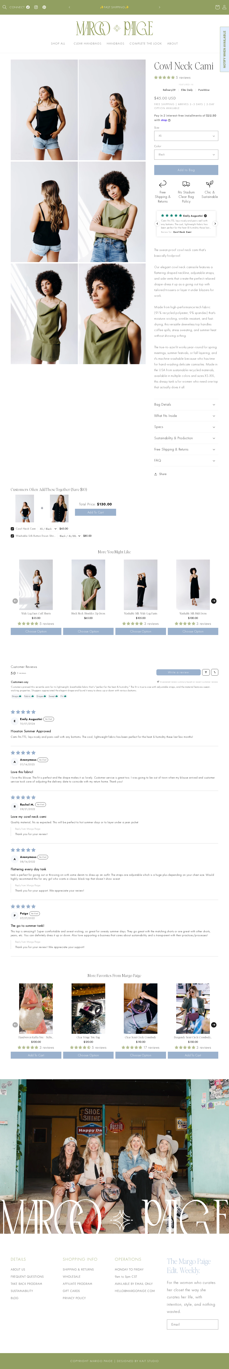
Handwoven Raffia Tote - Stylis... (36, 1037)
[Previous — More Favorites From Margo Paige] (15, 1025)
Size (156, 128)
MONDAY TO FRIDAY (129, 1269)
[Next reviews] (215, 223)
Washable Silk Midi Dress (193, 613)
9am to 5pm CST (126, 1276)
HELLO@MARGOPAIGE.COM (135, 1291)
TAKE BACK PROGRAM (26, 1284)
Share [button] (163, 474)
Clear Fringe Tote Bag (88, 1037)
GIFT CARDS (71, 1291)
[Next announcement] (160, 7)
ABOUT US (18, 1269)
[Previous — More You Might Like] (15, 601)
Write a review (178, 672)
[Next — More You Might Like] (213, 601)
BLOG (15, 1298)
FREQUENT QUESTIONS (27, 1276)
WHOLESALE (72, 1276)
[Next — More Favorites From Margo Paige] (213, 1025)
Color (157, 146)
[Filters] (206, 672)
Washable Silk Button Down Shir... (36, 536)
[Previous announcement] (69, 7)
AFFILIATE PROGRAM (77, 1284)
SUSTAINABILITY (22, 1291)
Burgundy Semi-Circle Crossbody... (193, 1037)
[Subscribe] (213, 1324)
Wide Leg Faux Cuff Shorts (36, 613)
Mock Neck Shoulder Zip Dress (88, 613)
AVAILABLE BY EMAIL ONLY (134, 1284)
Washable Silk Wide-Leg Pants (140, 613)
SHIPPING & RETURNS (78, 1269)
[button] (4, 7)
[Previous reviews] (157, 223)
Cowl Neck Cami (26, 528)
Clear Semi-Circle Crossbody (140, 1037)
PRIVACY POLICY (74, 1298)
